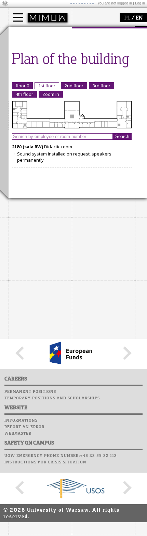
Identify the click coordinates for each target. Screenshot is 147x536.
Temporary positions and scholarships (52, 398)
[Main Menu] (18, 17)
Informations (21, 421)
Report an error (24, 427)
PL (127, 18)
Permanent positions (30, 392)
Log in (140, 3)
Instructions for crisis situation (45, 462)
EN (139, 18)
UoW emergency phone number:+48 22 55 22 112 (60, 456)
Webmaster (17, 434)
